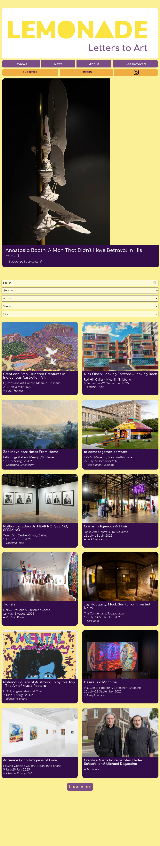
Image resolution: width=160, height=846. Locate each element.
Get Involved (136, 64)
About (94, 64)
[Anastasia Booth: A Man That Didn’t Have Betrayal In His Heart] (80, 161)
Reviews (20, 64)
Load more (80, 787)
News (58, 64)
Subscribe (30, 71)
